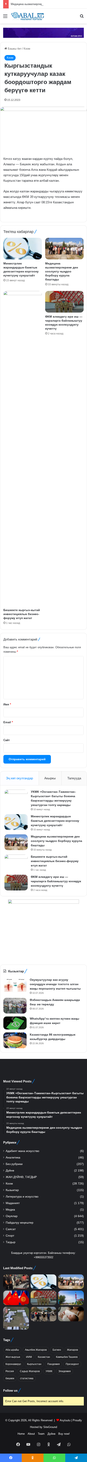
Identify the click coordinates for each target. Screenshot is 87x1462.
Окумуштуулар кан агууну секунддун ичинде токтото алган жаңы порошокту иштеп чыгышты (55, 984)
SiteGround (50, 1427)
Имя (7, 704)
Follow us (10, 1390)
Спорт (10, 1235)
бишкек (9, 1378)
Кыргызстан (34, 1364)
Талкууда (74, 778)
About (31, 1433)
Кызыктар (12, 1190)
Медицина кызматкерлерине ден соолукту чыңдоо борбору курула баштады (61, 271)
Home (21, 1433)
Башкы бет (14, 48)
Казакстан (44, 1357)
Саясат (11, 1229)
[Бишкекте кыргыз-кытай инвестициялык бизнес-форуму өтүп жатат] (22, 448)
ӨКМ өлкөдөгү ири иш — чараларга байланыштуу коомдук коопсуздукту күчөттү (56, 881)
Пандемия (53, 1364)
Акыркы (50, 778)
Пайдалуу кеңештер (19, 1222)
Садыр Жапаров (30, 1371)
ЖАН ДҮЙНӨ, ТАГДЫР (21, 1177)
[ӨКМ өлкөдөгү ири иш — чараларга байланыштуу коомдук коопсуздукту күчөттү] (64, 302)
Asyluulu (65, 1420)
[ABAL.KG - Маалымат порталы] (27, 16)
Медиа (10, 1209)
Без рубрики (14, 1164)
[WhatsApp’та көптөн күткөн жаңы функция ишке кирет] (15, 1022)
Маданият (13, 1203)
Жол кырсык (12, 1357)
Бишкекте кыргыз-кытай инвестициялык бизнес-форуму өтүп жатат (21, 614)
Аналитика (13, 1157)
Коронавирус (13, 1364)
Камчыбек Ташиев (66, 1357)
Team (41, 1433)
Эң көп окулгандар (19, 778)
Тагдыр (10, 1242)
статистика (26, 1378)
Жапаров (72, 1349)
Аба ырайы (12, 1349)
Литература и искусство (22, 1196)
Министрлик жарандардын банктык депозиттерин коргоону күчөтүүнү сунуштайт (55, 821)
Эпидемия (64, 1371)
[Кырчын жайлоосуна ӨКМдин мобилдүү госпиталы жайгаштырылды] (16, 1318)
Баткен (57, 1349)
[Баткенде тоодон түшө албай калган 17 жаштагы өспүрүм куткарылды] (71, 1298)
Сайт (6, 740)
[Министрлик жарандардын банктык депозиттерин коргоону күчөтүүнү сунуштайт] (22, 248)
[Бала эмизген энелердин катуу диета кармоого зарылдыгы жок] (71, 1314)
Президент (72, 1364)
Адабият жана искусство (22, 1151)
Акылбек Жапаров (36, 1349)
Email (8, 722)
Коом (27, 48)
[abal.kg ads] (43, 32)
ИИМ (29, 1357)
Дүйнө (10, 1170)
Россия (9, 1371)
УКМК (49, 1371)
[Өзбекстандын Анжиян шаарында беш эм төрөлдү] (15, 1006)
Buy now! (64, 1433)
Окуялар (12, 1216)
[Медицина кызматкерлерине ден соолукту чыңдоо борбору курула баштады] (64, 248)
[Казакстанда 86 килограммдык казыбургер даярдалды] (15, 1040)
